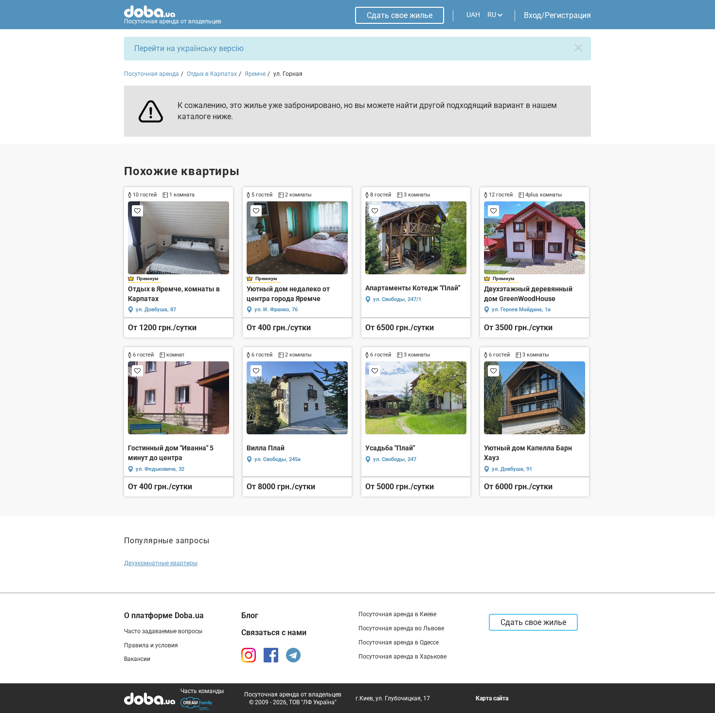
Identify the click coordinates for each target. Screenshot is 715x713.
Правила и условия (151, 645)
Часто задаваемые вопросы (163, 631)
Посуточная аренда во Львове (401, 628)
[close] (578, 48)
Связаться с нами (273, 632)
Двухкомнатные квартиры (160, 563)
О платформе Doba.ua (164, 615)
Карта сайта (492, 698)
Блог (249, 615)
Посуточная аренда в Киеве (397, 614)
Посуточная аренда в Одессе (398, 642)
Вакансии (137, 659)
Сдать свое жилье (399, 15)
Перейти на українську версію (189, 48)
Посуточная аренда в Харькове (402, 656)
